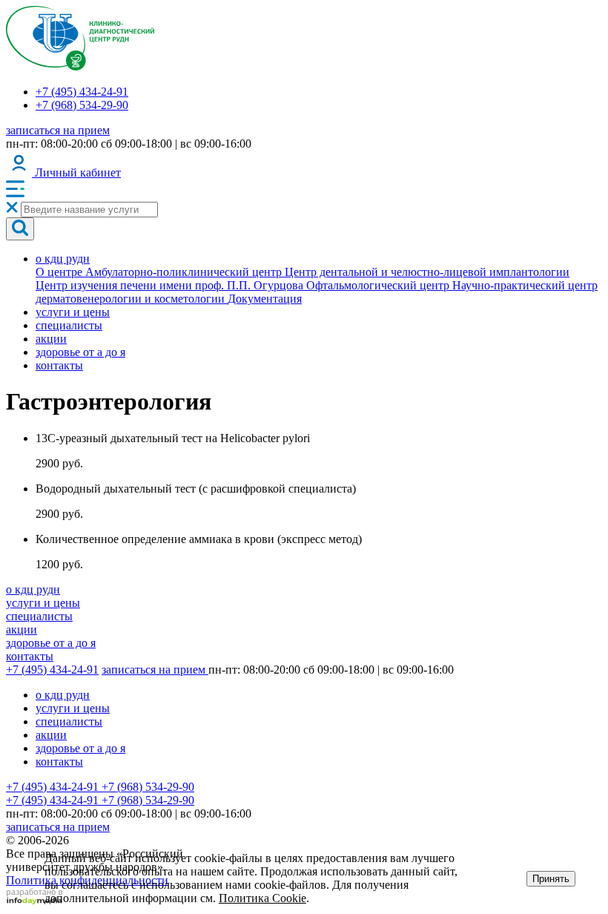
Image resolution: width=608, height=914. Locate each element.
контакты (59, 365)
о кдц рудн (63, 258)
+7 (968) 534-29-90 (82, 105)
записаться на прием (58, 130)
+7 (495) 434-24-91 (82, 91)
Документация (265, 298)
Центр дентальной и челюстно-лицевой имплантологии (427, 272)
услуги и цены (73, 312)
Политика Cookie (262, 898)
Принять (550, 878)
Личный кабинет (76, 172)
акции (51, 338)
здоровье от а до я (80, 352)
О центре (60, 272)
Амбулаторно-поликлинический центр (185, 272)
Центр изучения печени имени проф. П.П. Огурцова (171, 285)
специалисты (69, 325)
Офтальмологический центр (379, 285)
